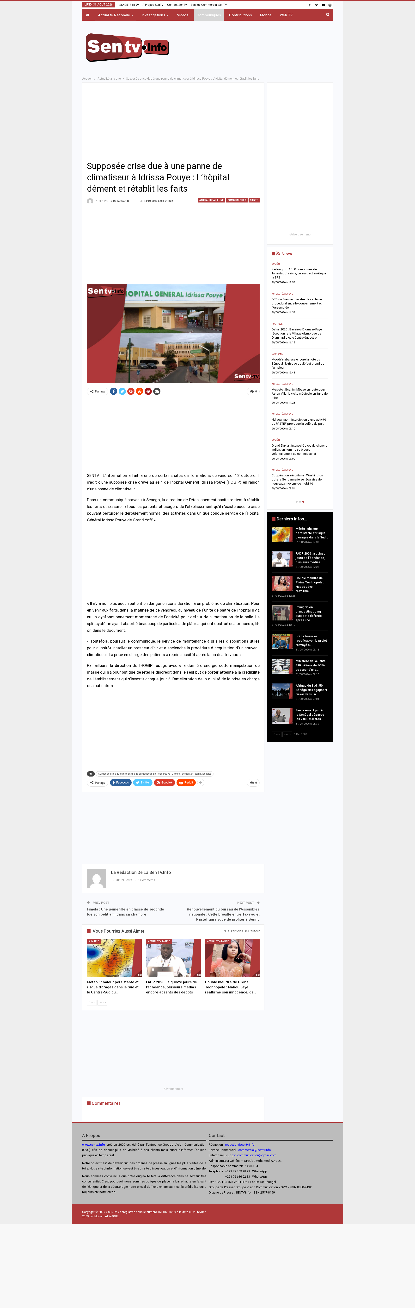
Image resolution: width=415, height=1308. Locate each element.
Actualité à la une (211, 200)
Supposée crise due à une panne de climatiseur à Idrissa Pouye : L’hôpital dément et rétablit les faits (154, 773)
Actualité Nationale (114, 15)
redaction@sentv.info (240, 1144)
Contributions (240, 15)
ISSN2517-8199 (129, 4)
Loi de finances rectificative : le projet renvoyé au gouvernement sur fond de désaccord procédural (298, 393)
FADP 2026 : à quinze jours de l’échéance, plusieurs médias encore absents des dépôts (297, 303)
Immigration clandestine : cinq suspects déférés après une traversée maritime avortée (299, 363)
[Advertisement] (256, 47)
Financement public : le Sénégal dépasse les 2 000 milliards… (310, 714)
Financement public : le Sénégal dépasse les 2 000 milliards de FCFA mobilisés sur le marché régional (297, 483)
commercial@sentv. (251, 1150)
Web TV (286, 15)
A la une (94, 941)
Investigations (153, 15)
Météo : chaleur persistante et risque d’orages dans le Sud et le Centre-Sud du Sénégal (300, 273)
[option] (300, 379)
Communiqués (209, 15)
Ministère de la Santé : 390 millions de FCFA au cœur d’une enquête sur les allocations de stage (297, 424)
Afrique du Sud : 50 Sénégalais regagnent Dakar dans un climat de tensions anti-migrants (296, 454)
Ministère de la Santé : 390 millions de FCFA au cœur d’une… (311, 665)
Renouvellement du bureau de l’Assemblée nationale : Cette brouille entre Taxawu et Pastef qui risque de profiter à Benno (223, 914)
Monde (265, 15)
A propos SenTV (153, 4)
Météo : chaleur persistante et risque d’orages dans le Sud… (312, 533)
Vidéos (183, 15)
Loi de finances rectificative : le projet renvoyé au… (311, 640)
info (268, 1150)
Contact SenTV (177, 4)
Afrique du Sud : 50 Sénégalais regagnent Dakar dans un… (311, 690)
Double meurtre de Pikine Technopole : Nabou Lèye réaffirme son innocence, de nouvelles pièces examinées (300, 333)
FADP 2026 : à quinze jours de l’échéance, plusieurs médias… (310, 558)
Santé (254, 200)
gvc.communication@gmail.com (254, 1155)
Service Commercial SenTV (209, 4)
